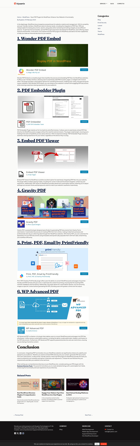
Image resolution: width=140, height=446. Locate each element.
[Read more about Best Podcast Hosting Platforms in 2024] (77, 384)
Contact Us (120, 3)
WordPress (101, 34)
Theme (100, 31)
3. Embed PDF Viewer (38, 140)
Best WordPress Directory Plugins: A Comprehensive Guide (26, 395)
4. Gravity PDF (31, 190)
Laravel (100, 25)
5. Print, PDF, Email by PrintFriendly (53, 242)
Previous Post (18, 415)
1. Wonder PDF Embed (39, 38)
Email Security (102, 22)
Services (103, 3)
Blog (112, 3)
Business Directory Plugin (25, 366)
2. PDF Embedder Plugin (41, 90)
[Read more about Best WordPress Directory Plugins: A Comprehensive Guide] (28, 384)
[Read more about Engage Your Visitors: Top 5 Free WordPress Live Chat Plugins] (53, 384)
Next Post (89, 415)
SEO (99, 28)
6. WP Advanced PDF (38, 291)
